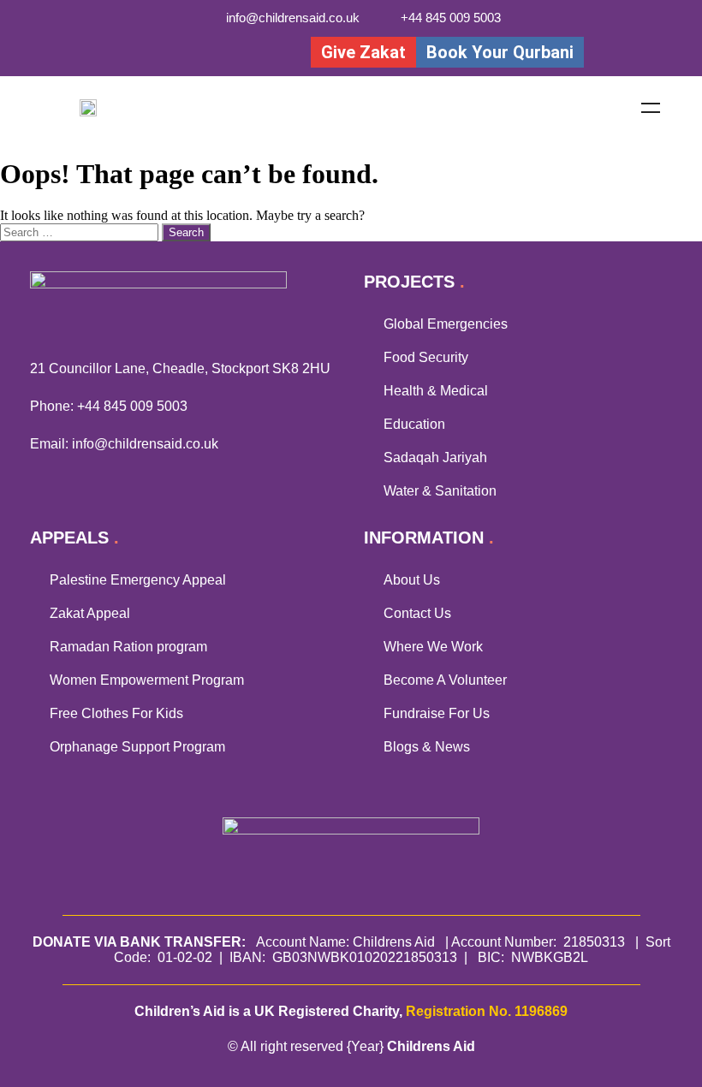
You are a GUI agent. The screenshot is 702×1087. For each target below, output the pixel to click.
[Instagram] (197, 52)
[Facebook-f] (127, 52)
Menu (650, 107)
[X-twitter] (162, 52)
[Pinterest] (268, 52)
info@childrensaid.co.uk (145, 444)
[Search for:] (81, 231)
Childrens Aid (431, 1046)
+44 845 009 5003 (132, 406)
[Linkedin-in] (232, 52)
